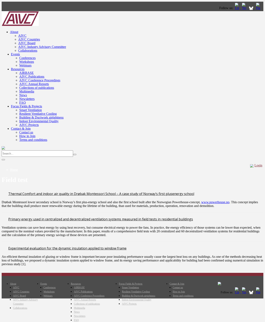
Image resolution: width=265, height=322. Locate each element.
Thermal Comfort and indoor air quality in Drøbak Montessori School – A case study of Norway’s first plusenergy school (101, 193)
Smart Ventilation (30, 110)
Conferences (27, 58)
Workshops (26, 61)
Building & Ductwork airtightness (41, 117)
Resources (17, 69)
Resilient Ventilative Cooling (38, 113)
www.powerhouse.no (215, 202)
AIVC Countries (29, 39)
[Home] (20, 25)
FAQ (22, 102)
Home (14, 169)
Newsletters (27, 99)
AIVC (22, 35)
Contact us (26, 132)
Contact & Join (21, 128)
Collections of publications (36, 87)
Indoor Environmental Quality (39, 121)
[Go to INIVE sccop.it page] (259, 8)
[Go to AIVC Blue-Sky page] (251, 8)
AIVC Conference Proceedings (39, 80)
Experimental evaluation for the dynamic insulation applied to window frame (67, 248)
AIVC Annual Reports (34, 84)
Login (258, 165)
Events (15, 54)
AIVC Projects (29, 125)
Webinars (25, 65)
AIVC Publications (31, 76)
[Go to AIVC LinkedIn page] (237, 8)
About (14, 32)
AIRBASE (26, 73)
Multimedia (26, 91)
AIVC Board (26, 43)
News (23, 95)
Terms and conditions (33, 139)
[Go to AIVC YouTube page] (244, 8)
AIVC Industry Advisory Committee (42, 47)
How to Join (27, 136)
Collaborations (27, 50)
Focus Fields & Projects (26, 106)
